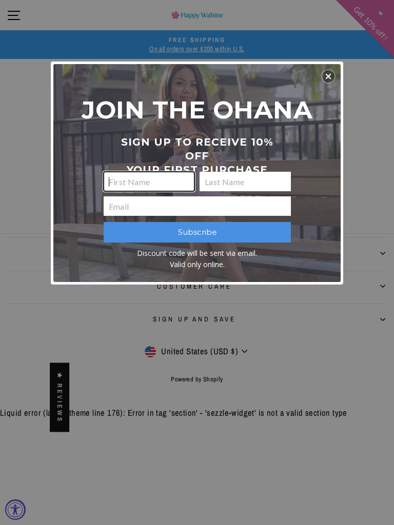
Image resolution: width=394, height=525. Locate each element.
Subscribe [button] (197, 232)
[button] (328, 76)
